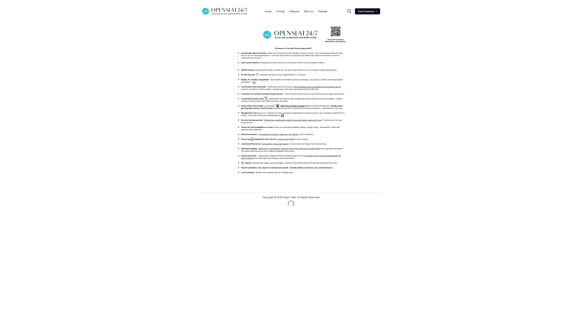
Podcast (322, 11)
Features (294, 11)
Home (268, 11)
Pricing (280, 11)
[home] (224, 11)
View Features (367, 11)
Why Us (308, 11)
